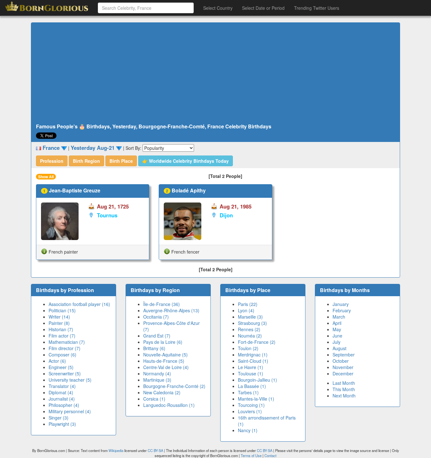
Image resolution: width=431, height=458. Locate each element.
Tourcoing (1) (251, 405)
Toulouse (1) (250, 373)
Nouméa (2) (250, 335)
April (337, 323)
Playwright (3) (62, 424)
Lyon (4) (246, 310)
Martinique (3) (157, 380)
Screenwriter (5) (65, 373)
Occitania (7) (156, 317)
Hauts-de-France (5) (163, 361)
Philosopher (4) (64, 405)
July (336, 342)
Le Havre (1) (250, 367)
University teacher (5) (70, 380)
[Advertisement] (215, 73)
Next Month (344, 395)
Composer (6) (62, 354)
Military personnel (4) (70, 411)
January (341, 304)
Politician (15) (62, 310)
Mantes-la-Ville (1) (256, 399)
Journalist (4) (62, 399)
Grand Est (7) (156, 335)
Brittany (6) (154, 348)
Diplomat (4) (61, 392)
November (343, 367)
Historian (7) (61, 329)
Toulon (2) (248, 348)
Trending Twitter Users (316, 8)
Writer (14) (59, 317)
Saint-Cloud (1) (253, 361)
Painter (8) (59, 323)
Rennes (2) (249, 329)
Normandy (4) (157, 373)
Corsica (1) (154, 399)
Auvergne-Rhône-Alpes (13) (171, 310)
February (342, 310)
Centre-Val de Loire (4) (166, 367)
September (344, 354)
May (337, 329)
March (339, 317)
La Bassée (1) (252, 386)
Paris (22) (247, 304)
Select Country (218, 8)
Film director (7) (64, 348)
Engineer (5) (61, 367)
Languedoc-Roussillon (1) (169, 405)
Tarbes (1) (248, 392)
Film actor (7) (62, 335)
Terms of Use (252, 455)
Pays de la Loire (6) (162, 342)
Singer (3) (58, 417)
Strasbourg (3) (252, 323)
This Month (344, 389)
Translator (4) (62, 386)
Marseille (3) (250, 317)
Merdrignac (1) (253, 354)
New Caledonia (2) (161, 392)
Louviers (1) (250, 411)
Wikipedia (116, 450)
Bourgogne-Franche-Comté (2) (174, 386)
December (343, 373)
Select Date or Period (263, 8)
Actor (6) (57, 361)
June (337, 335)
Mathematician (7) (67, 342)
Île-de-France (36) (161, 304)
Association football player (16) (79, 304)
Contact (270, 455)
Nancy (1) (247, 430)
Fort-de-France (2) (256, 342)
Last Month (344, 383)
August (339, 348)
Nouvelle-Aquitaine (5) (165, 354)
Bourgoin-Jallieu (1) (257, 380)
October (341, 361)
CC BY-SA (155, 450)
